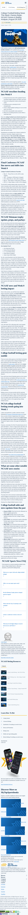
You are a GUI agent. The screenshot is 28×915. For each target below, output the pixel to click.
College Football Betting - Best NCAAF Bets (16, 672)
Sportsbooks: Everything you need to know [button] (12, 724)
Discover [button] (3, 875)
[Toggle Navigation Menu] (25, 2)
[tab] (14, 574)
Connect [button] (3, 882)
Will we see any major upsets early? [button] (11, 583)
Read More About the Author (7, 657)
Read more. (16, 861)
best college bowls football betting (16, 454)
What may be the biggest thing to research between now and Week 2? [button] (12, 624)
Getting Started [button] (6, 718)
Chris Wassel (7, 22)
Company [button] (3, 879)
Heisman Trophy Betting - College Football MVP (17, 688)
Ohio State (7, 448)
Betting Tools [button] (6, 730)
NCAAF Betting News (21, 7)
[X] (1, 659)
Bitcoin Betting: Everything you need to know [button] (13, 737)
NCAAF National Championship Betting (15, 694)
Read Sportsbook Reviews (7, 784)
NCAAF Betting (12, 7)
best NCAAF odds (20, 200)
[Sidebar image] (3, 672)
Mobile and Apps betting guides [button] (10, 734)
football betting (13, 67)
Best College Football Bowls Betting (14, 683)
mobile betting (12, 364)
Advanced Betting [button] (7, 721)
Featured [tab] (4, 666)
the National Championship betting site (14, 414)
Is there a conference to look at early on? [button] (12, 614)
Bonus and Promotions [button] (8, 727)
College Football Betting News (13, 704)
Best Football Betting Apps (12, 699)
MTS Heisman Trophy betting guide (16, 240)
